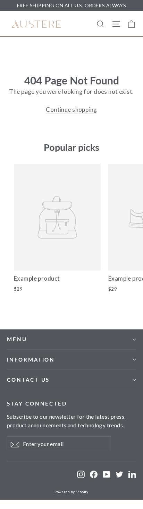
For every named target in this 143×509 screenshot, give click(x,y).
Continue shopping (71, 109)
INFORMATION (31, 359)
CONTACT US (28, 379)
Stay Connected (37, 403)
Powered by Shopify (71, 492)
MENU (17, 339)
